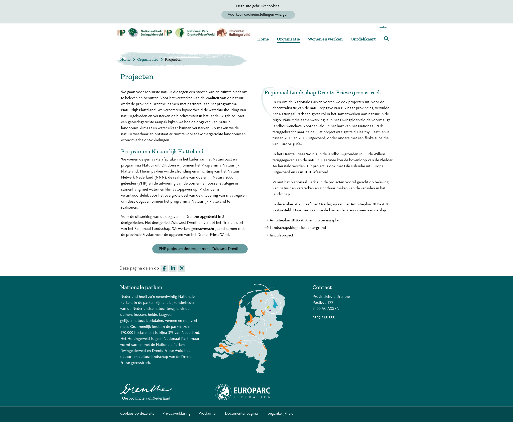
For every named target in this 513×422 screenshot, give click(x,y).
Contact (383, 27)
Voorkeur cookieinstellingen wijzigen (258, 15)
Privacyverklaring (176, 414)
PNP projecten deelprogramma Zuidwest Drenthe (203, 250)
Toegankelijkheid (280, 414)
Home (263, 39)
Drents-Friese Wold (167, 351)
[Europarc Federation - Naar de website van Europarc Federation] (256, 392)
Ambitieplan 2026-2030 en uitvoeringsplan (305, 220)
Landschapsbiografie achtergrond (298, 228)
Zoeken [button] (386, 38)
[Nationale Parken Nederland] (256, 328)
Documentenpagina (241, 414)
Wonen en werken (325, 39)
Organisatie (288, 39)
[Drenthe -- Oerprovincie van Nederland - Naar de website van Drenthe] (160, 392)
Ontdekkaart (363, 39)
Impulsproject (281, 235)
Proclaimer (208, 414)
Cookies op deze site (137, 414)
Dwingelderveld (133, 351)
